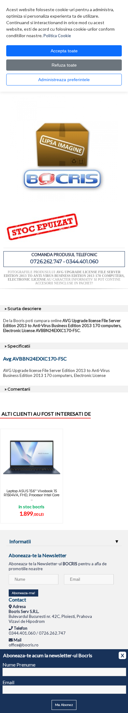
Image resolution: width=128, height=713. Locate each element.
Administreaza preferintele (64, 79)
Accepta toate (64, 50)
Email (8, 682)
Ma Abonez (64, 705)
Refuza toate (64, 65)
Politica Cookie (57, 35)
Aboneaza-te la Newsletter (37, 555)
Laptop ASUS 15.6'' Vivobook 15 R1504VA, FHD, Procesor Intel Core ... (31, 495)
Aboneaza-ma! (23, 593)
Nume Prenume (18, 664)
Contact (17, 599)
